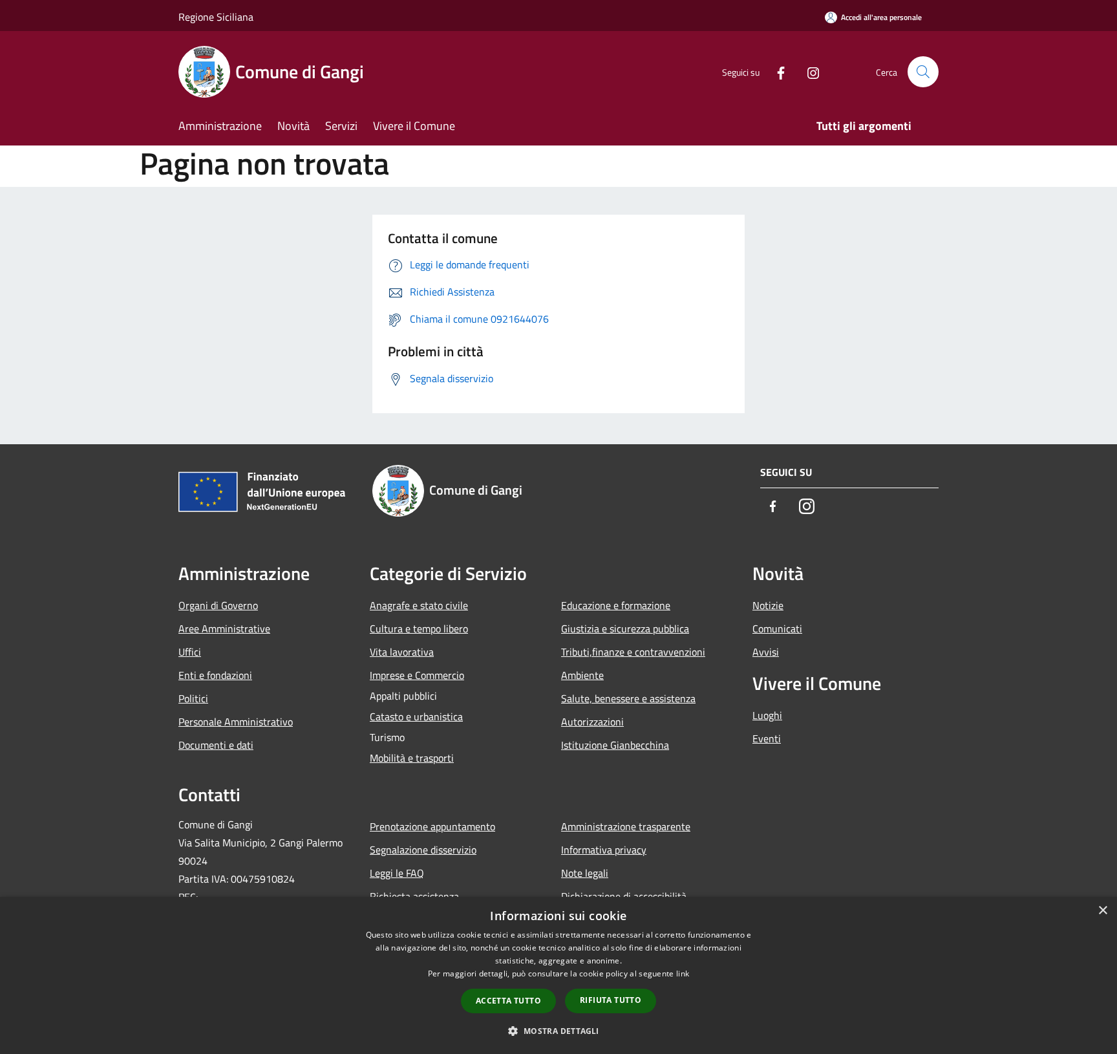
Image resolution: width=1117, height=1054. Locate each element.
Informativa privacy (603, 849)
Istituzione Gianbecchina (615, 745)
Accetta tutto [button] (508, 1000)
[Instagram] (808, 71)
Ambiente (582, 675)
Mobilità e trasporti (412, 758)
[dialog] (558, 975)
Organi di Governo (218, 605)
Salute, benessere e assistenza (628, 698)
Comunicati (777, 628)
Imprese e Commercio (417, 675)
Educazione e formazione (615, 605)
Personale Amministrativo (235, 721)
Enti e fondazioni (215, 675)
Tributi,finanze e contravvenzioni (633, 652)
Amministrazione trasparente (625, 826)
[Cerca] (923, 71)
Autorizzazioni (592, 721)
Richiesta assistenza (414, 896)
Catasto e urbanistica (416, 716)
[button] (558, 1030)
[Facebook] (776, 71)
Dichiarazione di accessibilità (623, 896)
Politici (193, 698)
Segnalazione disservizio (423, 849)
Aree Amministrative (224, 628)
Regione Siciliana (215, 17)
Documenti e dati (215, 745)
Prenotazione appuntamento (432, 826)
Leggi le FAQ (397, 873)
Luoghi (767, 715)
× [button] (1102, 911)
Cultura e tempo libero (419, 628)
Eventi (766, 738)
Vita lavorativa (402, 652)
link (682, 973)
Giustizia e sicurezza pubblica (625, 628)
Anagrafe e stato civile (419, 605)
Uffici (189, 652)
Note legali (584, 873)
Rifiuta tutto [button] (610, 1000)
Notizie (767, 605)
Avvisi (765, 652)
